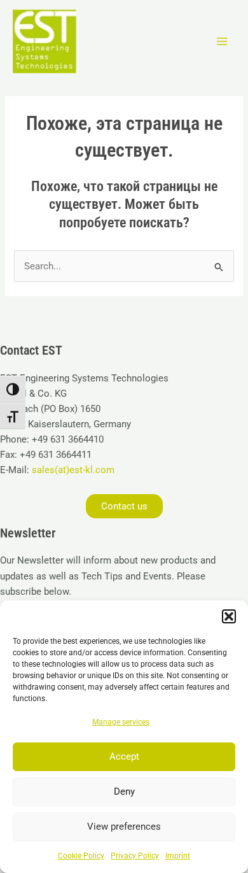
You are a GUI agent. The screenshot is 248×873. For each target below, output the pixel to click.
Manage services (120, 722)
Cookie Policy (81, 855)
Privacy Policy (135, 855)
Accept (124, 756)
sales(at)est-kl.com (71, 470)
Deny (124, 791)
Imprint (177, 855)
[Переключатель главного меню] (222, 41)
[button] (229, 616)
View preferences (124, 826)
